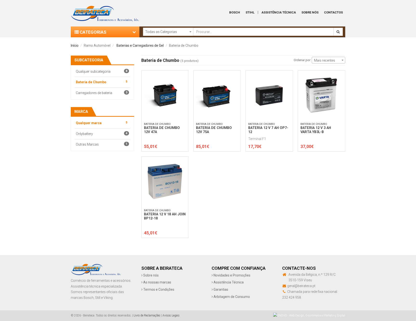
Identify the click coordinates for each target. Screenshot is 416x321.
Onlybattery (101, 134)
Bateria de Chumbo (101, 82)
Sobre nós (151, 275)
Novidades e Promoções (231, 275)
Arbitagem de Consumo (231, 297)
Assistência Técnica (278, 12)
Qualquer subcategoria (101, 71)
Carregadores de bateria (101, 93)
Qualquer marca (101, 123)
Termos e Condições (158, 289)
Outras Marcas (101, 144)
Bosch (234, 12)
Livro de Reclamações (147, 315)
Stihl (250, 12)
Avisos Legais (171, 315)
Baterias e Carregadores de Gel (140, 45)
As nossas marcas (157, 282)
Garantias (220, 289)
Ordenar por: (302, 60)
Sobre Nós (309, 12)
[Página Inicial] (105, 12)
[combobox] (168, 32)
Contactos (333, 12)
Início (74, 45)
